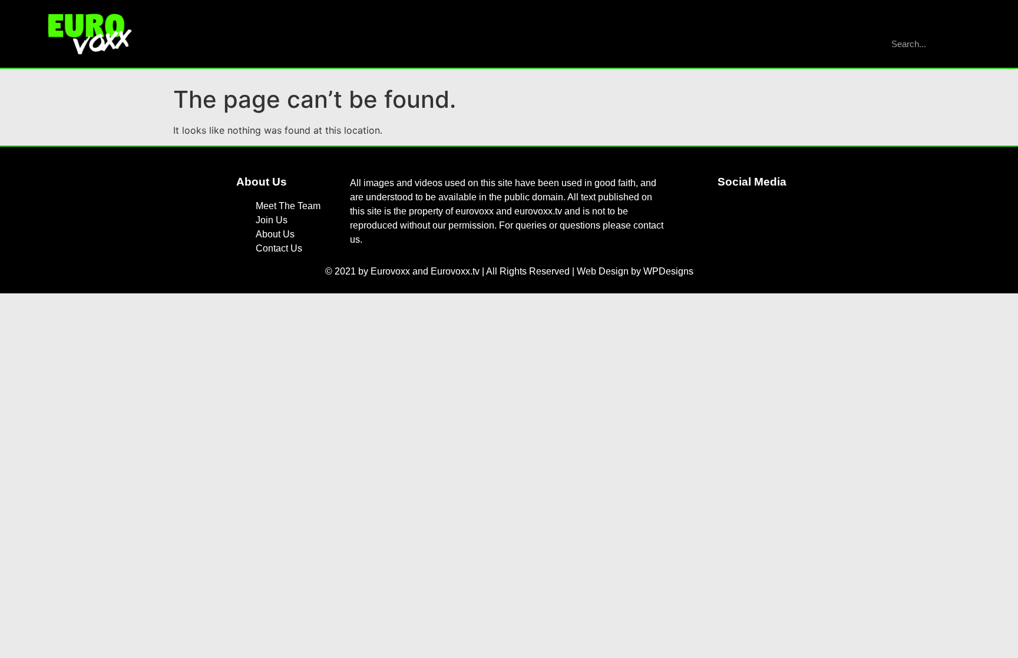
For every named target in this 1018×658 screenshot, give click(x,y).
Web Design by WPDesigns (635, 271)
